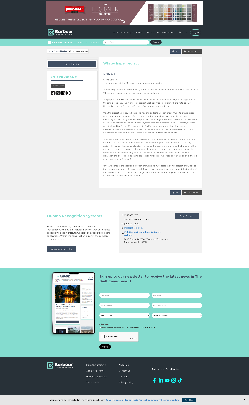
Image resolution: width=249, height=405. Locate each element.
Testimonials (92, 382)
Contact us (124, 371)
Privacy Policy (105, 324)
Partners (123, 376)
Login (195, 32)
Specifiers (137, 32)
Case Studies (61, 51)
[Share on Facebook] (53, 93)
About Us (183, 32)
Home (50, 51)
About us (124, 365)
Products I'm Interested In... (89, 42)
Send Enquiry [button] (72, 64)
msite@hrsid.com (133, 228)
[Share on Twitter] (58, 93)
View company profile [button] (61, 248)
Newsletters (168, 32)
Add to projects (193, 51)
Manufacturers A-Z (96, 365)
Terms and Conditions (133, 328)
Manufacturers (121, 32)
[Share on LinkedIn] (63, 93)
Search (156, 42)
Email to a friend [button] (58, 86)
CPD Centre (152, 32)
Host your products (96, 376)
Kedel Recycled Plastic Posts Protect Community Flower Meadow (142, 400)
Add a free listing (95, 371)
